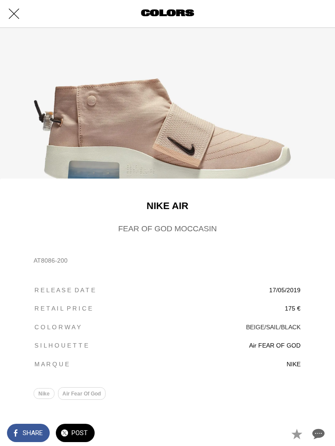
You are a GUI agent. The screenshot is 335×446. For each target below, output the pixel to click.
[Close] (14, 14)
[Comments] (317, 433)
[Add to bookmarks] (296, 433)
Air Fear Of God (81, 393)
